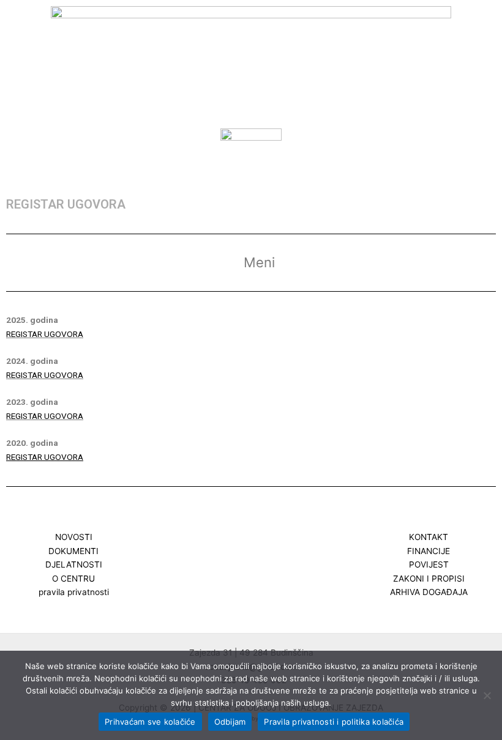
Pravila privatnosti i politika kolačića (333, 722)
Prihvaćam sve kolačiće (150, 722)
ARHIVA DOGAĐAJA (429, 592)
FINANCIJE (428, 551)
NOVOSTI (73, 537)
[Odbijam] (487, 695)
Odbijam (230, 722)
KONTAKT (428, 537)
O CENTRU (73, 578)
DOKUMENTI (73, 551)
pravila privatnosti (74, 592)
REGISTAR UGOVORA (44, 334)
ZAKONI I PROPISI (429, 578)
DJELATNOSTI (73, 564)
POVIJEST (429, 564)
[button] (251, 165)
